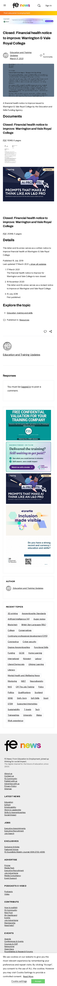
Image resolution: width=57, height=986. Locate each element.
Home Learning (35, 653)
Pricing (7, 865)
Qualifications (24, 692)
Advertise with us (11, 783)
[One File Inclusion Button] (28, 520)
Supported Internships (27, 703)
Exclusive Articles (11, 847)
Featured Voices (11, 849)
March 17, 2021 (16, 58)
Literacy (11, 669)
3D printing (13, 613)
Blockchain (12, 624)
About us (8, 773)
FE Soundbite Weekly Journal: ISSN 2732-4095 (24, 852)
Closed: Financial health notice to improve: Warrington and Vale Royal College (27, 128)
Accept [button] (38, 981)
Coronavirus (13, 641)
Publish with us (10, 781)
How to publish (10, 907)
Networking (9, 946)
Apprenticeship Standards (34, 613)
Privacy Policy (10, 786)
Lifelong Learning (36, 664)
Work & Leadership (12, 810)
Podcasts (8, 891)
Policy (41, 686)
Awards (7, 939)
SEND (10, 698)
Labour (38, 658)
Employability (10, 807)
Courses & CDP (11, 944)
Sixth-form (22, 698)
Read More (28, 976)
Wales (39, 715)
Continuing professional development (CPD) (27, 636)
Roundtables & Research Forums (18, 951)
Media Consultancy (12, 875)
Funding (11, 653)
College (11, 630)
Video (7, 894)
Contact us (9, 776)
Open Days (9, 949)
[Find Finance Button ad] (28, 456)
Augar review (39, 619)
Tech (37, 709)
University (27, 715)
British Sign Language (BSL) (33, 624)
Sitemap (8, 789)
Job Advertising (11, 873)
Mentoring (12, 681)
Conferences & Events (14, 941)
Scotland (39, 692)
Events (7, 917)
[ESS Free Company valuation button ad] (28, 425)
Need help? (9, 925)
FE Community (10, 778)
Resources (24, 320)
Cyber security (29, 641)
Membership (9, 923)
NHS (10, 686)
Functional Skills (41, 647)
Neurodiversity (36, 681)
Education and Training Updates (21, 354)
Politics (11, 692)
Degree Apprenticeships (19, 647)
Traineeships (13, 715)
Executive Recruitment (14, 831)
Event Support (10, 878)
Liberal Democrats (16, 664)
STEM (10, 703)
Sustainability (14, 709)
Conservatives (25, 630)
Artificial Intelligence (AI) (18, 619)
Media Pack (9, 868)
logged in (26, 386)
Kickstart (27, 658)
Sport (45, 698)
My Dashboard (10, 915)
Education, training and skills (20, 313)
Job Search (9, 833)
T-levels (27, 709)
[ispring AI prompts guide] (28, 199)
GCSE (21, 653)
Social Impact (10, 815)
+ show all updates (37, 264)
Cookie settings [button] (19, 981)
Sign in (48, 5)
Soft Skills (35, 698)
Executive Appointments (15, 828)
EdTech (7, 804)
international (13, 658)
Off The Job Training (25, 686)
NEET (23, 681)
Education (8, 802)
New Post (8, 912)
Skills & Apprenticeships (15, 812)
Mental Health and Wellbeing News (24, 675)
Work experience (15, 720)
